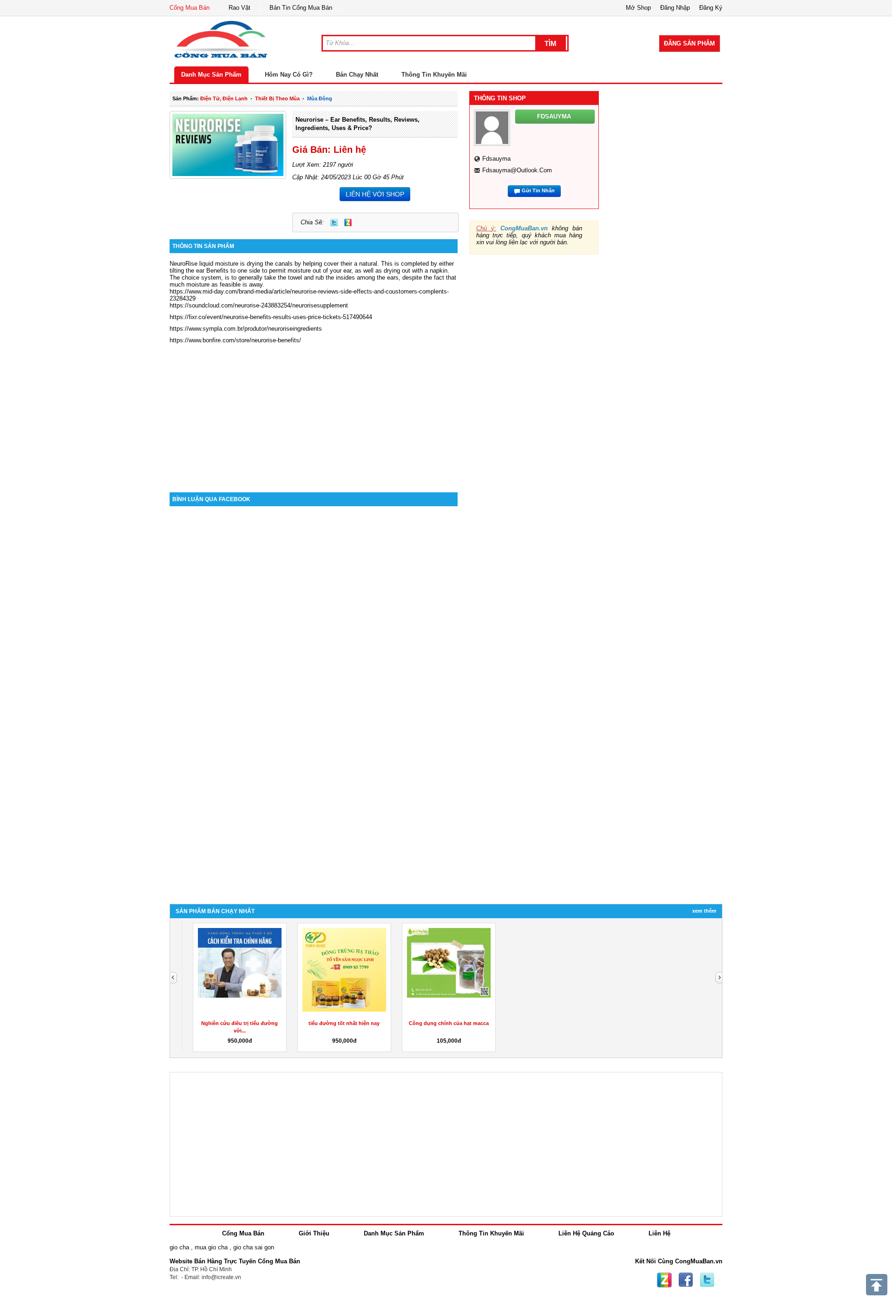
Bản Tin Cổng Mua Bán (300, 7)
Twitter (334, 222)
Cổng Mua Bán (190, 7)
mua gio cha (211, 1247)
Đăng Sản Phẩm (689, 43)
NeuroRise (183, 263)
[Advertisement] (314, 413)
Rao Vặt (239, 7)
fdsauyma (496, 158)
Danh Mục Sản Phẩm (211, 74)
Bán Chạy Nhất (357, 74)
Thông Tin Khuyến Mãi (434, 74)
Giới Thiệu (314, 1233)
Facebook (685, 1280)
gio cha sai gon (253, 1247)
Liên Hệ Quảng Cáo (586, 1233)
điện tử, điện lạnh (224, 98)
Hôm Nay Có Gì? (289, 74)
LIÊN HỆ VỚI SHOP (375, 194)
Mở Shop (638, 7)
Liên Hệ (659, 1233)
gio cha (179, 1247)
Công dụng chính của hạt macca (442, 1023)
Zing (348, 222)
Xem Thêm (704, 911)
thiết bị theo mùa (277, 98)
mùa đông (319, 98)
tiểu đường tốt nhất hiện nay (338, 1023)
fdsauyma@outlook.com (517, 170)
